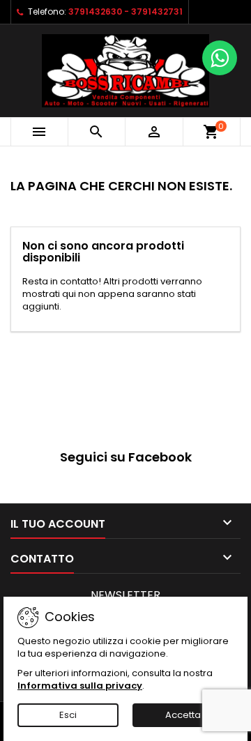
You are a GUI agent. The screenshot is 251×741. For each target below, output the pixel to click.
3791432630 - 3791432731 (125, 11)
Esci (68, 714)
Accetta (183, 714)
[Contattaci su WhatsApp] (219, 57)
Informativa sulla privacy (79, 685)
